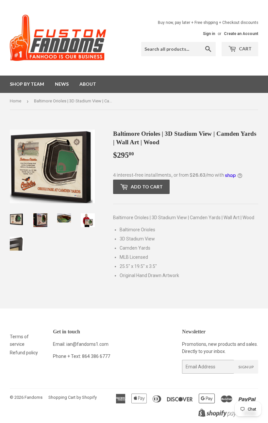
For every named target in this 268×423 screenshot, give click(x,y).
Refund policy (24, 352)
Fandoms (33, 397)
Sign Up (246, 366)
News (62, 84)
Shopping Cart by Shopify (72, 397)
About (87, 84)
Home (15, 100)
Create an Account (241, 33)
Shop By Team (27, 84)
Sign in (209, 33)
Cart (245, 48)
